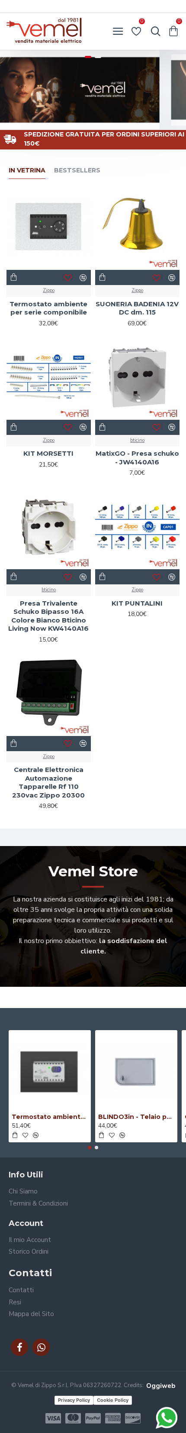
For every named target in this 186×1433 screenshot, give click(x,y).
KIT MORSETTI (48, 453)
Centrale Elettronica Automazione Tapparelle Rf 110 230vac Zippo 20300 (48, 782)
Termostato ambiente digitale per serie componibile (50, 1117)
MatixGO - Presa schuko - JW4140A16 (137, 457)
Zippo (49, 290)
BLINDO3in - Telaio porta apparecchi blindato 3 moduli (136, 1117)
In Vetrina (27, 170)
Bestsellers (77, 170)
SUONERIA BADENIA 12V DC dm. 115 (137, 308)
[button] (89, 1147)
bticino (137, 440)
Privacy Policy (74, 1400)
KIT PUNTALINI (137, 603)
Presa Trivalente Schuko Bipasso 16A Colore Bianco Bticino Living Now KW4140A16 (48, 616)
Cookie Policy (112, 1400)
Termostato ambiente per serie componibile (48, 308)
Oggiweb (160, 1385)
